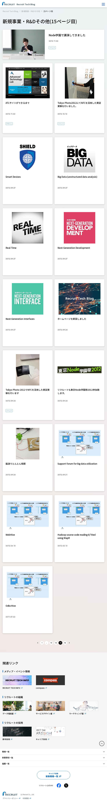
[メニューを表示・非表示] (103, 4)
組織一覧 (5, 763)
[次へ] (69, 643)
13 (51, 643)
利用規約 (26, 798)
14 (56, 643)
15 (60, 643)
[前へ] (37, 643)
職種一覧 (5, 751)
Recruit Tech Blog (10, 11)
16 (65, 643)
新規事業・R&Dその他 (31, 11)
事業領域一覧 (7, 757)
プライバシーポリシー (10, 798)
